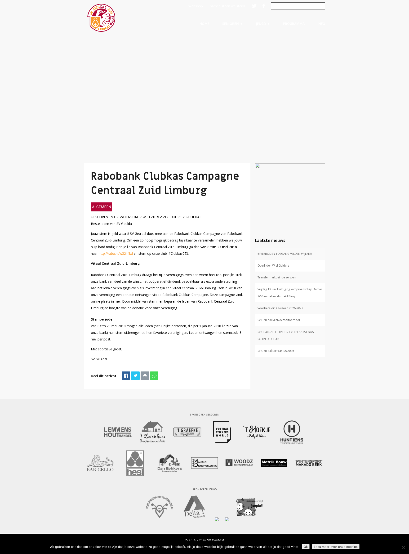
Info (321, 23)
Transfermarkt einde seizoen (277, 277)
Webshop (195, 6)
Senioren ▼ (232, 23)
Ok (306, 547)
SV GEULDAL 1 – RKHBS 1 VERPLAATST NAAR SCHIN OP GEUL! (287, 335)
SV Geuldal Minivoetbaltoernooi (279, 320)
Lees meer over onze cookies (336, 547)
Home (204, 23)
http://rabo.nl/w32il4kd (116, 253)
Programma (294, 23)
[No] (403, 547)
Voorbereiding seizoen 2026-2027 (280, 308)
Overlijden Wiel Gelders (273, 266)
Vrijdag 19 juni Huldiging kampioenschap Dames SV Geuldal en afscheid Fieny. (290, 292)
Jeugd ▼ (263, 23)
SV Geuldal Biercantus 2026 (276, 351)
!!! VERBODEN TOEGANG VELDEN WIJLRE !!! (285, 254)
